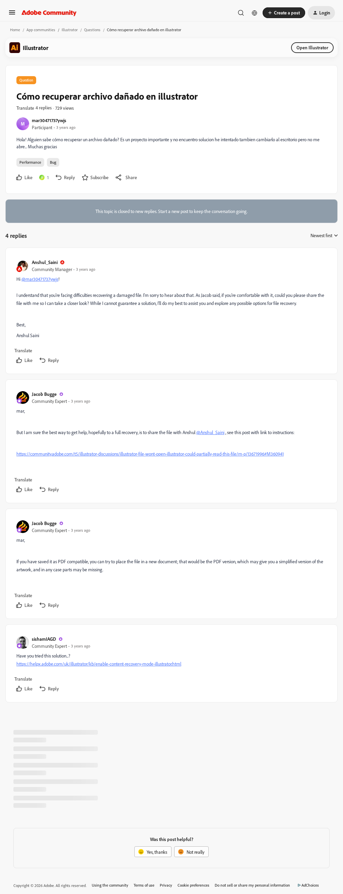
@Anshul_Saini (210, 432)
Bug (53, 162)
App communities (40, 29)
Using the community (110, 885)
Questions (92, 29)
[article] (171, 312)
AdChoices (310, 885)
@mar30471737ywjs (39, 279)
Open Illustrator (312, 47)
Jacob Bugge (44, 394)
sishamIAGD (44, 639)
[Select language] (254, 12)
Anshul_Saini (45, 262)
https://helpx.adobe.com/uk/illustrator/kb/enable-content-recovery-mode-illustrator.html (98, 664)
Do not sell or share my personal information (252, 885)
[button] (12, 14)
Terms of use (144, 885)
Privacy (166, 885)
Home (15, 29)
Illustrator (70, 29)
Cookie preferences (193, 885)
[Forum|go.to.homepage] (49, 12)
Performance (30, 162)
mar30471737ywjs (49, 120)
